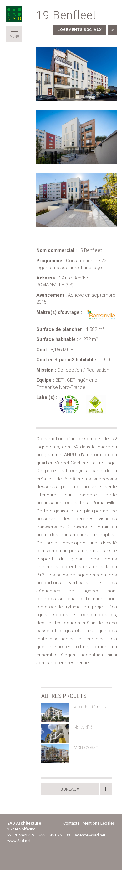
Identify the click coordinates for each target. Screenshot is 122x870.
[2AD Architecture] (14, 14)
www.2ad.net (19, 840)
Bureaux (69, 789)
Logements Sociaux (80, 30)
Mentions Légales (99, 823)
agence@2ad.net (90, 835)
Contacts (71, 823)
